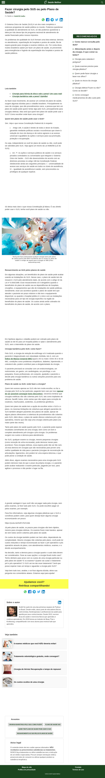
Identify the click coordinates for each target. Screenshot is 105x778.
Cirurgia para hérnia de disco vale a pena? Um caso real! (37, 94)
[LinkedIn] (59, 602)
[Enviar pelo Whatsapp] (43, 19)
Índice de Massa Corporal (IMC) (18, 359)
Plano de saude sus (52, 724)
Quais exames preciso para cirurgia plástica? (85, 67)
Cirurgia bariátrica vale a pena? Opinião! (30, 96)
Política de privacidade (27, 770)
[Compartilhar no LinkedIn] (61, 19)
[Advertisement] (34, 70)
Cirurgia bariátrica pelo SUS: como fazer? (25, 724)
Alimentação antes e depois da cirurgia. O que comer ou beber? (86, 52)
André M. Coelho (19, 16)
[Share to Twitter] (56, 19)
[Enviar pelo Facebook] (47, 19)
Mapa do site (27, 767)
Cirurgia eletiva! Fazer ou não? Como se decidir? (87, 89)
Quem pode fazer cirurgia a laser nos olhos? (85, 74)
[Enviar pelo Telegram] (52, 19)
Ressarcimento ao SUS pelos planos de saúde (34, 733)
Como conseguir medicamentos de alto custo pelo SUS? (86, 98)
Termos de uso (78, 770)
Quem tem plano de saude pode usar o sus (34, 729)
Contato (78, 767)
